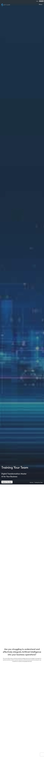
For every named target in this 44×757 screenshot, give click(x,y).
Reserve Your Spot (7, 482)
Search (37, 1)
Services (31, 482)
